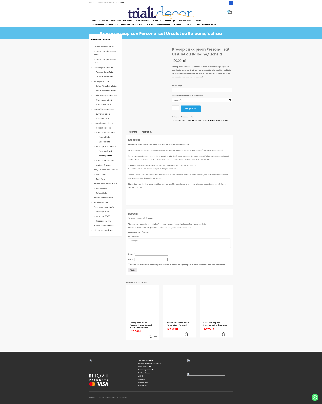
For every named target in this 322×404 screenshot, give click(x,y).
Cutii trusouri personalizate (105, 95)
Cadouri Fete (104, 142)
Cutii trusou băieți (104, 100)
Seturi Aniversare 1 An (103, 202)
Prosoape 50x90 (103, 216)
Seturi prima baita (101, 81)
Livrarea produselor (146, 370)
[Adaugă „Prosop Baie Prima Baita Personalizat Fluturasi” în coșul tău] (187, 334)
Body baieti (101, 174)
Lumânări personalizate (104, 109)
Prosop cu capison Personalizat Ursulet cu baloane (207, 120)
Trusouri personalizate (103, 67)
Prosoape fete (187, 117)
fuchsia (182, 120)
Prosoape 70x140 (103, 221)
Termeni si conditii (145, 360)
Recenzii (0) (147, 132)
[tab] (133, 132)
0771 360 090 (118, 3)
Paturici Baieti (102, 188)
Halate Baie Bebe (103, 128)
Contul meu (143, 382)
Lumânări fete (102, 118)
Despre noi (142, 385)
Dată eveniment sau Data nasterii (187, 95)
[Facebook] (231, 3)
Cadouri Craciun (103, 165)
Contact (141, 379)
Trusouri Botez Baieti (105, 72)
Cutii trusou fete (103, 104)
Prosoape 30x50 (103, 211)
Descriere (133, 132)
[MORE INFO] (155, 337)
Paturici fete (101, 193)
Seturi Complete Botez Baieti (105, 53)
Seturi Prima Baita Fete (106, 90)
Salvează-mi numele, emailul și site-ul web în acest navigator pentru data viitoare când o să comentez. (177, 264)
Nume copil (177, 85)
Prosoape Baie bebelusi (106, 146)
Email (131, 259)
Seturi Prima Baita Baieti (106, 86)
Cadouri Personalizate (103, 123)
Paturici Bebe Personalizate (105, 183)
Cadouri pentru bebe (105, 132)
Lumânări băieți (103, 114)
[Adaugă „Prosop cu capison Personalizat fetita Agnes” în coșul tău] (223, 334)
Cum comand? (144, 367)
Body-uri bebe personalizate (106, 169)
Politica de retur (144, 373)
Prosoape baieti (105, 151)
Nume (131, 254)
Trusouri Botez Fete (104, 76)
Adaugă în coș (190, 109)
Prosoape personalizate (104, 207)
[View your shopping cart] (230, 11)
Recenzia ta (134, 236)
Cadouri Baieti (105, 137)
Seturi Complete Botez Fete (105, 61)
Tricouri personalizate (103, 230)
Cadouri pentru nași (105, 160)
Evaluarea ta (134, 232)
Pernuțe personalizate (103, 197)
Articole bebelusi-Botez (104, 225)
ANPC (140, 376)
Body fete (100, 179)
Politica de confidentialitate (149, 363)
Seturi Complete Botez (104, 46)
